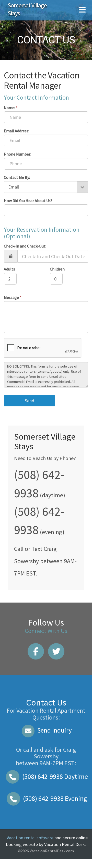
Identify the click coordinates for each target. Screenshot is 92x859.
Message (12, 297)
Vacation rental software (30, 838)
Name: (11, 107)
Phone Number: (17, 154)
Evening (55, 798)
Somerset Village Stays (27, 9)
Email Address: (16, 130)
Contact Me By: (17, 177)
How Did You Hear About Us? (28, 200)
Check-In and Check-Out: (25, 246)
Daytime (55, 776)
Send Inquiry (54, 730)
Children (57, 269)
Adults (9, 269)
